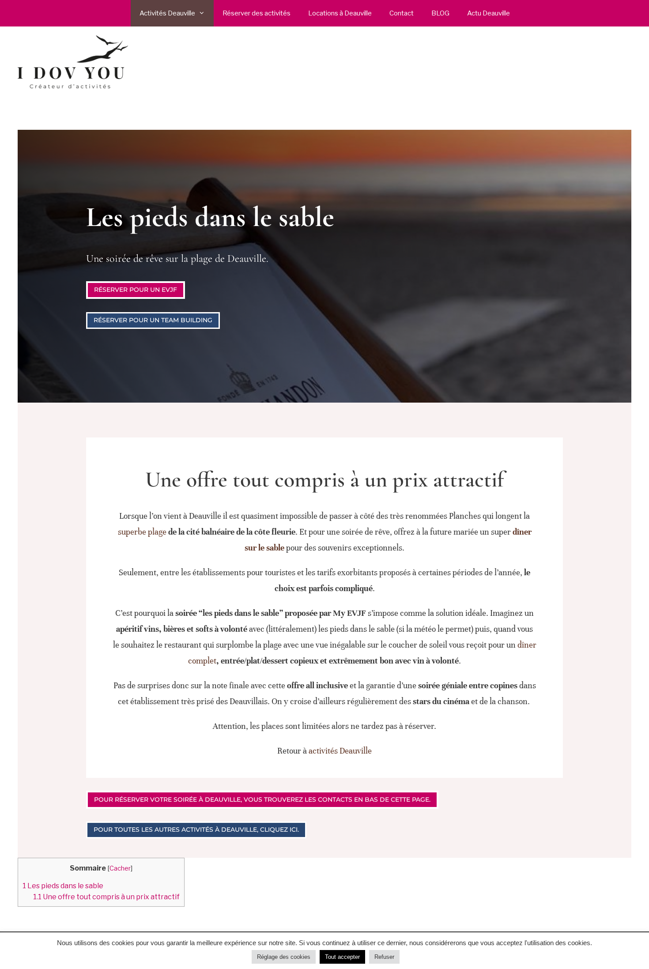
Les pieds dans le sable (63, 885)
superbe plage (142, 532)
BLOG (440, 13)
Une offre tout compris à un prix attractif (106, 896)
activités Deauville (340, 751)
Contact (401, 13)
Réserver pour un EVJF (135, 290)
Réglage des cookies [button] (283, 957)
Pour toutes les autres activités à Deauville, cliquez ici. (196, 829)
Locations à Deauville (340, 13)
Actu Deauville (488, 13)
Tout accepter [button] (342, 957)
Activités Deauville (167, 13)
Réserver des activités (257, 13)
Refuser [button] (384, 957)
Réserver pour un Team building (153, 320)
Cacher (120, 868)
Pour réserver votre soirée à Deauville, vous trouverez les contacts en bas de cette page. (262, 799)
